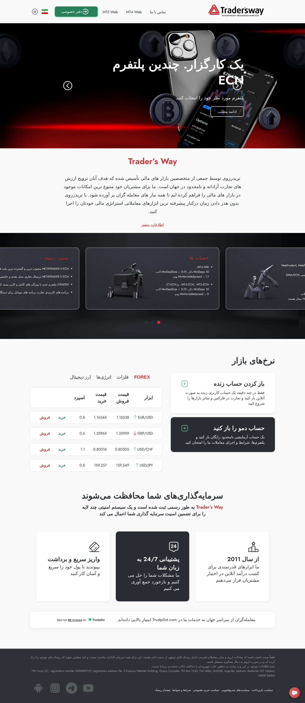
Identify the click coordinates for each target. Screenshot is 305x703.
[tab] (158, 322)
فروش (45, 417)
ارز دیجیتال (80, 377)
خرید (62, 417)
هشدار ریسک (162, 690)
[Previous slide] (67, 85)
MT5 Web (110, 12)
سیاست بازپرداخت (262, 690)
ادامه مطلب (223, 110)
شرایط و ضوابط (181, 690)
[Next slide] (237, 85)
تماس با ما (158, 12)
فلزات (123, 377)
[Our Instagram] (55, 689)
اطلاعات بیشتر (152, 224)
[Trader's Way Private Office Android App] (38, 689)
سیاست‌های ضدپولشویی (235, 690)
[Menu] (35, 11)
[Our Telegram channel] (71, 689)
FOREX (142, 377)
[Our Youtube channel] (88, 689)
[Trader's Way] (236, 15)
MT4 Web (134, 12)
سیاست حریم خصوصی (206, 690)
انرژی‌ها (103, 377)
